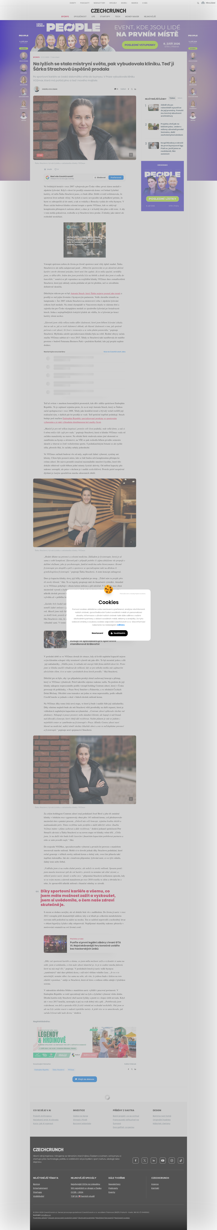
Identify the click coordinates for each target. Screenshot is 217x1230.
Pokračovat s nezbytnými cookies (133, 594)
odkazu (121, 625)
